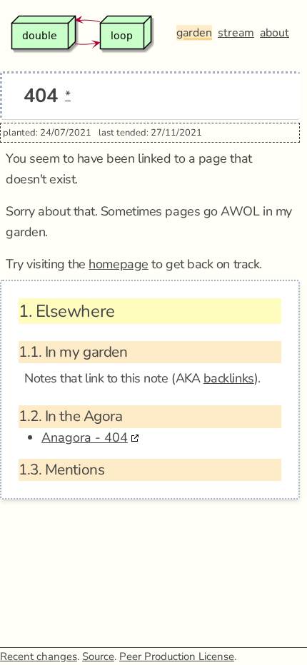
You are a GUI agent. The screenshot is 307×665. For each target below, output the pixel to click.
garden (194, 33)
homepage (118, 264)
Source (98, 656)
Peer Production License (176, 656)
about (274, 33)
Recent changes (38, 656)
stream (236, 33)
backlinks (228, 378)
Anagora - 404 (84, 437)
